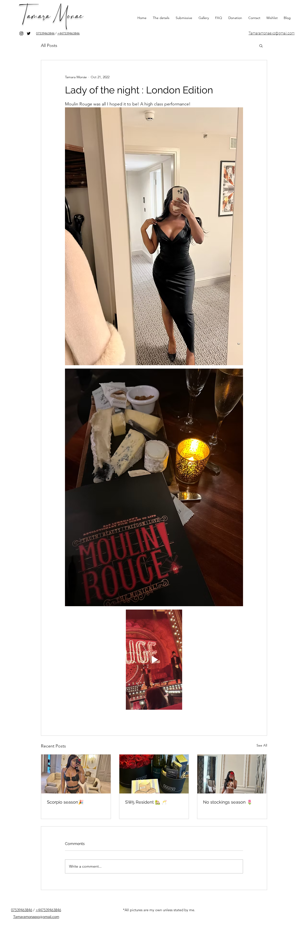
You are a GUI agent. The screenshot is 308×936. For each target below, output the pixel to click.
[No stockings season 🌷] (232, 773)
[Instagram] (21, 33)
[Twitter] (28, 33)
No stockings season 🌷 (227, 802)
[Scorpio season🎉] (76, 773)
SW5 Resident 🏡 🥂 (146, 802)
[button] (261, 45)
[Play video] (154, 660)
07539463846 (45, 33)
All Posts (49, 45)
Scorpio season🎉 (65, 802)
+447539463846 (68, 33)
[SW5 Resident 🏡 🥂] (154, 773)
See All (262, 745)
